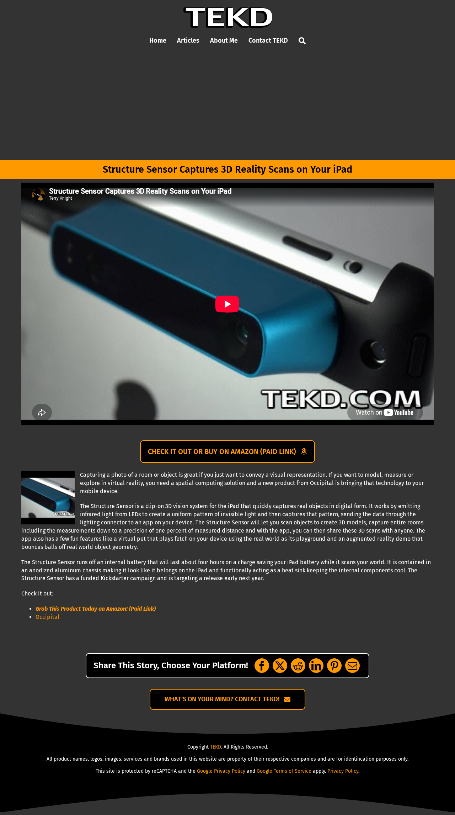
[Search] (302, 41)
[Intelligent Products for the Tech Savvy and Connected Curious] (227, 9)
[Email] (352, 665)
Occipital (47, 617)
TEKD (215, 747)
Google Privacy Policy (221, 771)
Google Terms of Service (284, 771)
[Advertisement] (227, 107)
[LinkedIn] (316, 665)
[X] (280, 665)
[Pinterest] (334, 665)
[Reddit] (298, 665)
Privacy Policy (342, 771)
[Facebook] (262, 665)
